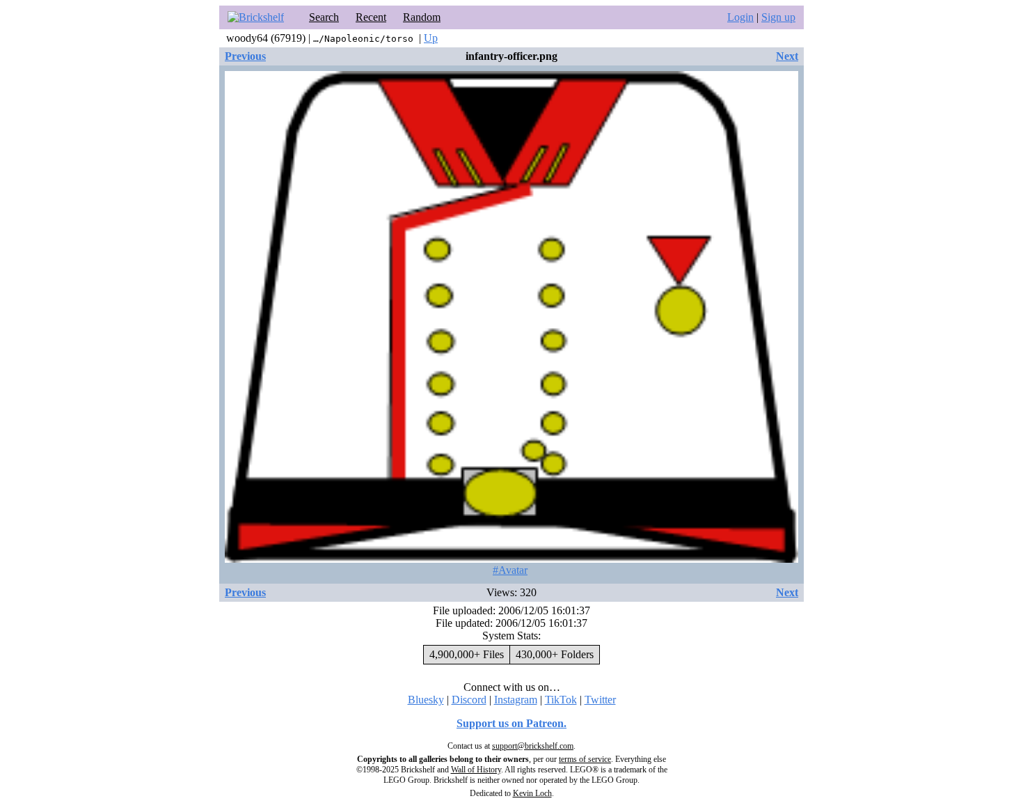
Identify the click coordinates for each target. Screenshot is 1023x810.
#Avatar (510, 570)
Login (740, 17)
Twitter (600, 700)
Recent (371, 17)
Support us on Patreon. (511, 723)
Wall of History (476, 769)
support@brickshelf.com (532, 746)
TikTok (561, 700)
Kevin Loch (532, 793)
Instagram (515, 700)
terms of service (585, 759)
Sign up (778, 17)
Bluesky (426, 700)
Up (431, 38)
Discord (469, 700)
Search (324, 17)
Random (422, 17)
